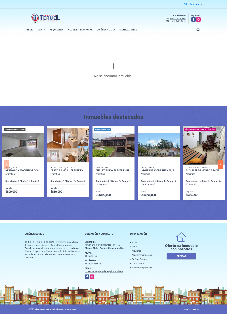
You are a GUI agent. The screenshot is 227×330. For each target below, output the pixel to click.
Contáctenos (128, 29)
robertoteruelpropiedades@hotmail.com (104, 271)
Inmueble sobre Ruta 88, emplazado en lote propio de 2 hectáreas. (159, 170)
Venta (41, 29)
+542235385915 (178, 18)
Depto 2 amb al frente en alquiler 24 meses (68, 170)
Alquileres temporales (142, 255)
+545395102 (177, 21)
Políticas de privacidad (142, 267)
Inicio (30, 29)
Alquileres (57, 29)
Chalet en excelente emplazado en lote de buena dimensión (113, 170)
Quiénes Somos (106, 29)
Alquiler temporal (80, 29)
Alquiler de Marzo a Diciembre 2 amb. (204, 170)
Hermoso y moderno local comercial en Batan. (23, 170)
